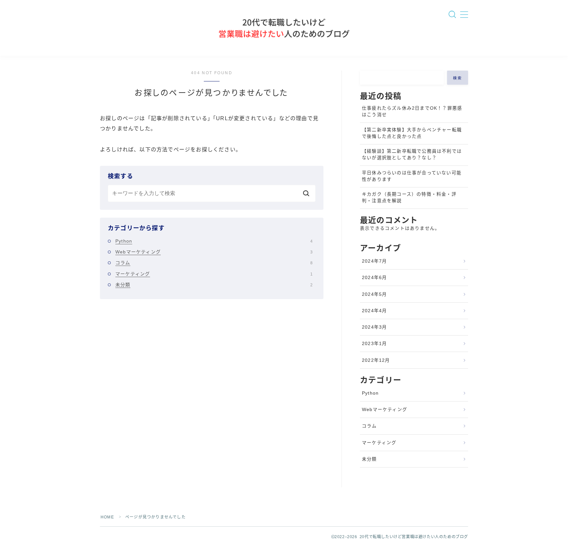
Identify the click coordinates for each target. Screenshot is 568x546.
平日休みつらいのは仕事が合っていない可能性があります (412, 176)
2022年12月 (376, 360)
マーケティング (214, 273)
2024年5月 (374, 294)
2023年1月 (374, 343)
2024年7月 (374, 261)
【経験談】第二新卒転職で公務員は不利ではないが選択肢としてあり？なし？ (412, 154)
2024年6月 (374, 277)
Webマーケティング (214, 251)
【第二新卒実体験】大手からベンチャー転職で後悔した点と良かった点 (412, 133)
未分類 (214, 284)
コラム (214, 262)
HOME (107, 517)
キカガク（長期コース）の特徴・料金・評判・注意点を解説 (409, 197)
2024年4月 (374, 310)
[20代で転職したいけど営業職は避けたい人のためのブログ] (284, 27)
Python (214, 241)
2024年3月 (374, 327)
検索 (457, 78)
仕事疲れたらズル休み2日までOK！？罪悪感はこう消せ (412, 111)
